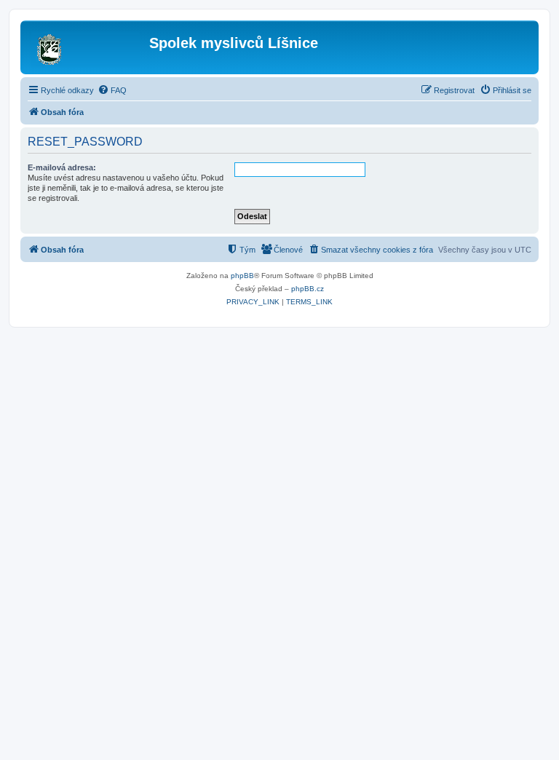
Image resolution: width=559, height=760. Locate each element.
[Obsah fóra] (86, 47)
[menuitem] (112, 90)
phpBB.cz (307, 289)
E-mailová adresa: (62, 167)
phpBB (242, 276)
